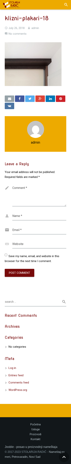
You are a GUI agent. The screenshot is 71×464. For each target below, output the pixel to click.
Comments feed (19, 382)
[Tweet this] (30, 98)
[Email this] (9, 98)
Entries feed (16, 375)
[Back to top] (64, 457)
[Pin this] (60, 98)
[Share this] (19, 98)
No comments (18, 33)
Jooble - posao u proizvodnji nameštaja (31, 446)
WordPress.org (18, 390)
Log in (12, 368)
